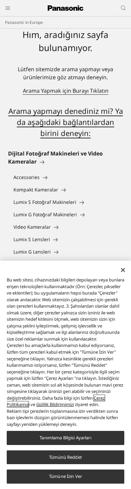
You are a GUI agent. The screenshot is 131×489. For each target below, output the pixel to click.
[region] (65, 375)
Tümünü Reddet (65, 457)
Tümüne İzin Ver (65, 476)
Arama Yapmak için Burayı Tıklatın (65, 90)
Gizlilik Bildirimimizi (55, 404)
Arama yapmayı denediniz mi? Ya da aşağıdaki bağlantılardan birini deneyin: (65, 122)
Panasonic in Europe (24, 22)
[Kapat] (123, 270)
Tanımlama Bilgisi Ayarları (65, 438)
